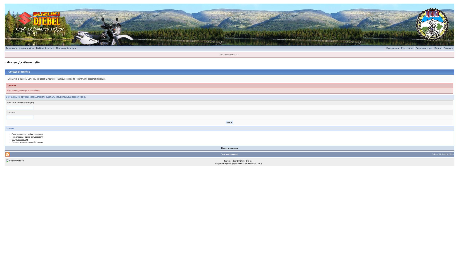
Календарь (392, 48)
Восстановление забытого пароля (27, 134)
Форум (227, 161)
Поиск (437, 48)
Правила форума (66, 48)
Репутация (407, 48)
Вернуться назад (229, 148)
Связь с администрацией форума (27, 142)
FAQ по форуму (45, 48)
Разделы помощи (20, 139)
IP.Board (234, 161)
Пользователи (424, 48)
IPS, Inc (249, 161)
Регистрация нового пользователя (27, 137)
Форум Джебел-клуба (23, 62)
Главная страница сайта (20, 48)
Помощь (448, 48)
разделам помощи (96, 79)
